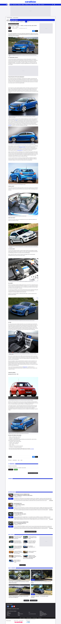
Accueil (11, 21)
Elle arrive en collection (13, 23)
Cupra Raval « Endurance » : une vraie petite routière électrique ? (39, 597)
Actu (8, 4)
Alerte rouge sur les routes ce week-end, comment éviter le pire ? (18, 537)
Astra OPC (9, 125)
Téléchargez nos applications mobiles (13, 608)
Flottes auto (27, 4)
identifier (20, 467)
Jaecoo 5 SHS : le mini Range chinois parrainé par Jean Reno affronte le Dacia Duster (19, 582)
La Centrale (32, 448)
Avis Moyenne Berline (11, 492)
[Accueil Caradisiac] (6, 4)
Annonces (42, 4)
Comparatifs (21, 21)
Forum (34, 4)
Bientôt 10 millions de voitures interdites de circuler (17, 561)
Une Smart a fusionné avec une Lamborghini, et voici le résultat (32, 537)
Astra (21, 460)
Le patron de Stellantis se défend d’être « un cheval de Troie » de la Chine (18, 552)
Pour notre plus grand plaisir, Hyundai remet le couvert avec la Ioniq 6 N (17, 541)
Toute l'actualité (11, 534)
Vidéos (28, 21)
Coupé (18, 612)
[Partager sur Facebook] (33, 30)
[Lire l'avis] (10, 497)
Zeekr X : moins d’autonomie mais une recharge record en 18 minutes (41, 582)
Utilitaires (23, 4)
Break (7, 614)
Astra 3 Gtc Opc (14, 460)
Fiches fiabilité (17, 21)
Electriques (19, 4)
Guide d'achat (15, 4)
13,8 (11, 508)
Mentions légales (42, 612)
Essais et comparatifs (11, 567)
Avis (24, 21)
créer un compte (24, 467)
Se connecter (11, 469)
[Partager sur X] (36, 30)
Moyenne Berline (14, 20)
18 (10, 517)
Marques (39, 4)
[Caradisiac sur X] (10, 606)
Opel (18, 460)
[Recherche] (53, 4)
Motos (29, 612)
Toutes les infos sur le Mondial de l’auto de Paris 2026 (18, 556)
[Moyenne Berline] (8, 20)
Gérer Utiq (41, 615)
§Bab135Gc (16, 524)
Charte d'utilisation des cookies (43, 614)
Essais (11, 4)
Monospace (8, 615)
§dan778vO (16, 496)
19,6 (11, 498)
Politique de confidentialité (43, 613)
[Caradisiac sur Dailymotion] (12, 606)
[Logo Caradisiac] (30, 3)
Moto (36, 4)
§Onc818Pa (16, 515)
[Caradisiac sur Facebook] (8, 606)
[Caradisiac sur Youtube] (14, 606)
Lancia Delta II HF (19, 150)
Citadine (8, 612)
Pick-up (19, 614)
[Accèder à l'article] (11, 537)
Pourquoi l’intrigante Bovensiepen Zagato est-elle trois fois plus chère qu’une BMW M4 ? (18, 597)
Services (30, 4)
